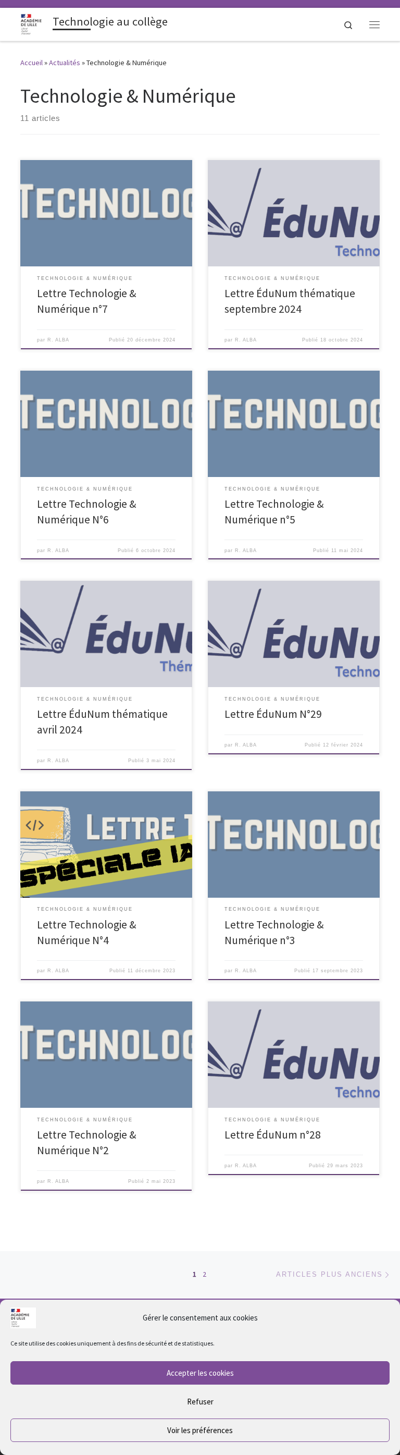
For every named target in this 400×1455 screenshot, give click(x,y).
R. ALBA (58, 340)
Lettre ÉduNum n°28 (272, 1135)
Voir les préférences (200, 1430)
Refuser (200, 1402)
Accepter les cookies (200, 1373)
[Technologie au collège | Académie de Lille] (34, 23)
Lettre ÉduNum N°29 (273, 714)
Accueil (31, 62)
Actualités (64, 62)
